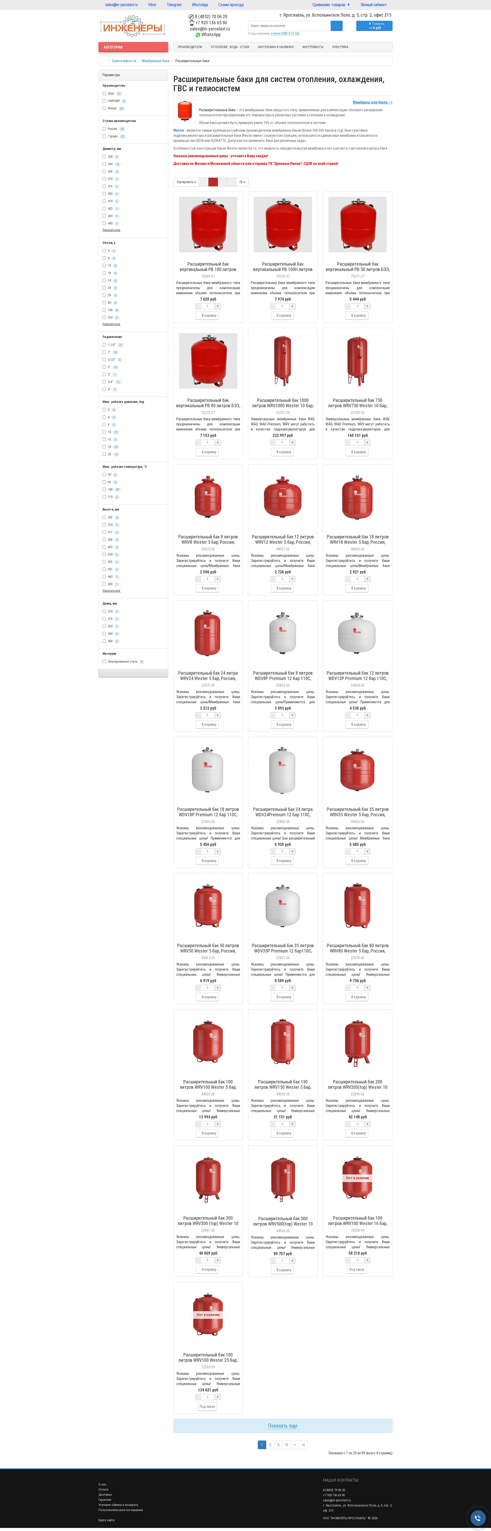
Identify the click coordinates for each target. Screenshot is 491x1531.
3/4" (113, 382)
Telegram (174, 4)
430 (112, 216)
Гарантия (104, 1499)
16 (112, 447)
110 (112, 497)
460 (112, 641)
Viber (152, 4)
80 (111, 302)
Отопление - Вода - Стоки (230, 47)
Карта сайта (106, 1520)
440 (112, 223)
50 (111, 295)
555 (112, 562)
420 (112, 208)
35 (111, 288)
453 (112, 547)
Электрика (340, 47)
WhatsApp (199, 4)
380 (112, 194)
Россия (115, 129)
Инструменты (313, 47)
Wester (115, 108)
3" (111, 374)
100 (112, 310)
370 (112, 179)
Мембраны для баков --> (373, 102)
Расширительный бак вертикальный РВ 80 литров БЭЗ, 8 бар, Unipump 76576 (208, 406)
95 (111, 482)
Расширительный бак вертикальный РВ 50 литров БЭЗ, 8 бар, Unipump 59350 (358, 269)
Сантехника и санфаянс (276, 47)
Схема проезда (230, 4)
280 (113, 164)
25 (112, 454)
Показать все (112, 230)
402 (112, 539)
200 (112, 156)
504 (112, 554)
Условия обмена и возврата (118, 1504)
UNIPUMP (116, 101)
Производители (190, 47)
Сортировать (185, 182)
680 (112, 577)
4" (111, 389)
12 (111, 265)
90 (111, 475)
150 (112, 317)
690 (112, 584)
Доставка (105, 1494)
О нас (102, 1484)
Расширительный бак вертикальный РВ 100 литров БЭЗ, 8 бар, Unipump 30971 (208, 269)
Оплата (103, 1489)
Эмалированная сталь (124, 661)
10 (112, 432)
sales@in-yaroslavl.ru (121, 4)
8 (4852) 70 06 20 (210, 16)
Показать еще (283, 1425)
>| (303, 1444)
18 (111, 273)
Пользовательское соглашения (120, 1509)
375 (112, 186)
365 (112, 171)
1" (112, 352)
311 (112, 532)
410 (112, 201)
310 (112, 525)
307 (112, 517)
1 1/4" (114, 345)
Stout (113, 93)
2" (112, 367)
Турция (115, 136)
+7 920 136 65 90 (210, 22)
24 (111, 280)
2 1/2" (113, 359)
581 (112, 569)
